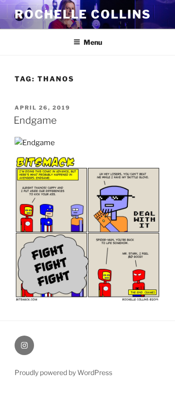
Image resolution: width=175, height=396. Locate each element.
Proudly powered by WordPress (63, 372)
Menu (93, 42)
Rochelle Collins (83, 14)
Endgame (35, 120)
